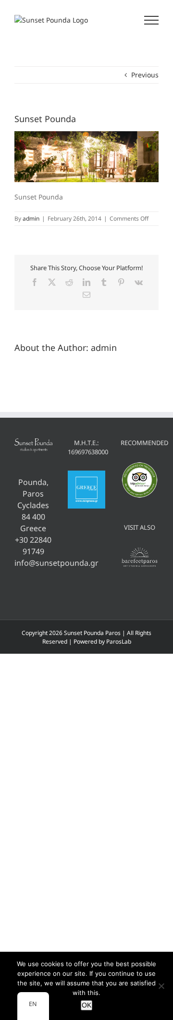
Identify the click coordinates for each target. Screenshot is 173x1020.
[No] (161, 986)
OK (86, 1005)
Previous (145, 74)
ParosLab (118, 641)
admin (31, 218)
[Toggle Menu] (152, 20)
